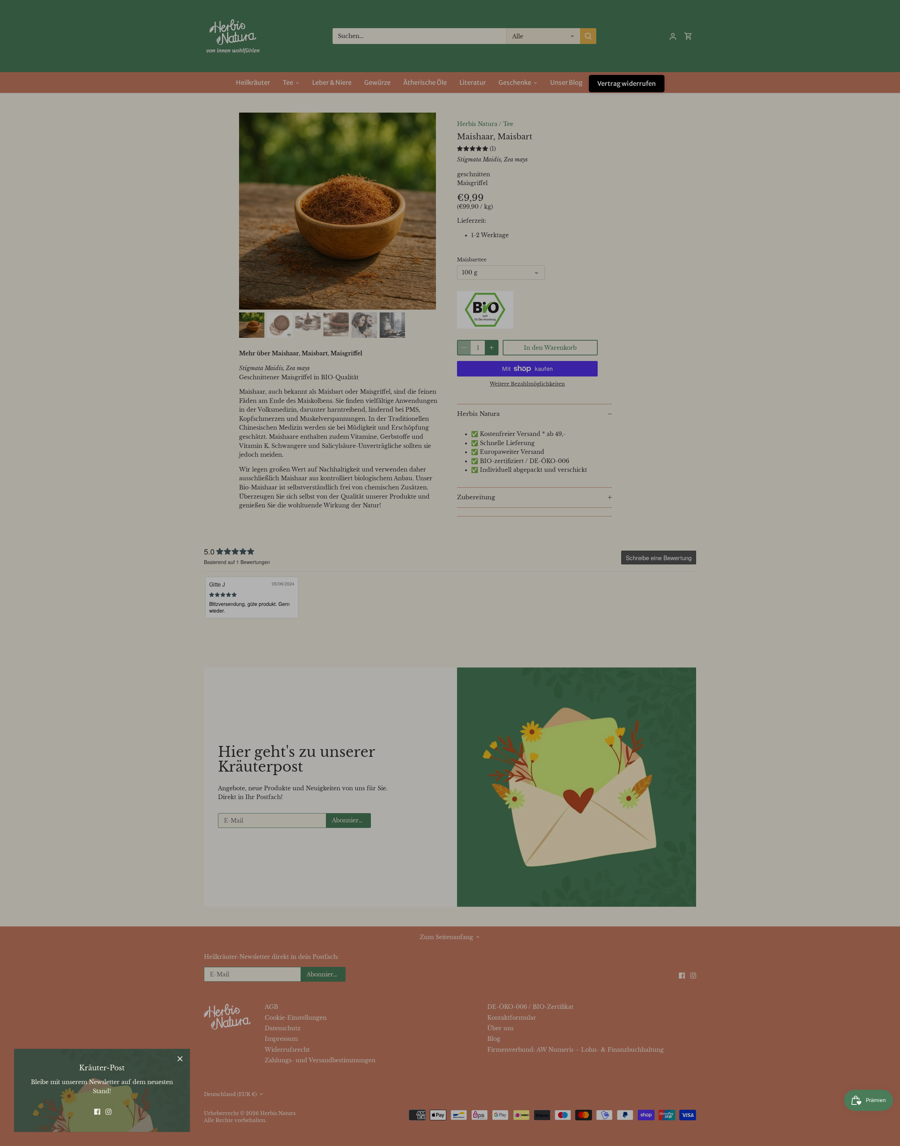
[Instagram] (108, 1111)
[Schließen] (180, 1058)
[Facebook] (97, 1111)
